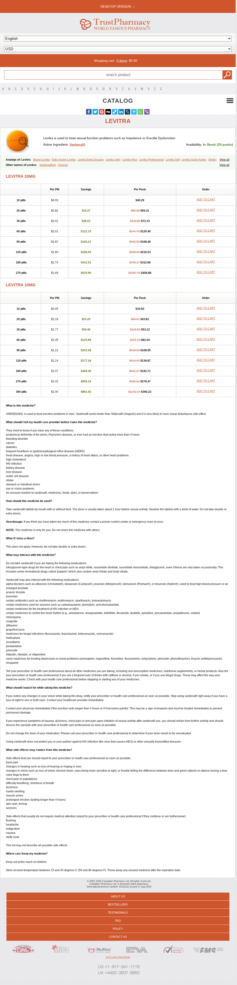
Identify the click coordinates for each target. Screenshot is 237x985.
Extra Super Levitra (64, 159)
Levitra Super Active (194, 159)
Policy (118, 928)
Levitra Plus (129, 159)
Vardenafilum (47, 165)
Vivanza (63, 165)
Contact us (118, 936)
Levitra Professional (151, 159)
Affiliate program (118, 957)
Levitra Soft (173, 159)
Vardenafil (77, 144)
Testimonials (118, 912)
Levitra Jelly (113, 159)
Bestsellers (118, 904)
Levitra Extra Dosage (91, 159)
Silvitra (212, 159)
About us (118, 896)
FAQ (118, 920)
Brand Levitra (41, 159)
